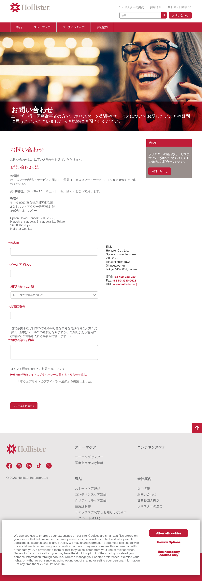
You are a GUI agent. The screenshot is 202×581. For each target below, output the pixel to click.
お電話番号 (17, 306)
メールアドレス (20, 264)
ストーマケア (42, 27)
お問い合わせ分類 (22, 286)
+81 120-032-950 (124, 276)
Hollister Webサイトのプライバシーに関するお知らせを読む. (48, 374)
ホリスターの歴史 (150, 506)
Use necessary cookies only (169, 553)
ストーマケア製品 (87, 488)
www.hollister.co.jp (125, 284)
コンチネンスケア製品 (91, 494)
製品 (19, 27)
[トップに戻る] (197, 428)
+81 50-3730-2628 (124, 280)
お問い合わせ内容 (22, 340)
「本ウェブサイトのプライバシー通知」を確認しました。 (55, 381)
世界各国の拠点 (148, 500)
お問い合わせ (180, 15)
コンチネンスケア (74, 27)
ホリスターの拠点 (133, 7)
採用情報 (155, 7)
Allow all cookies (168, 533)
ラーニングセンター (89, 457)
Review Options (168, 542)
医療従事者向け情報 (89, 463)
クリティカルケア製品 (91, 500)
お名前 (14, 242)
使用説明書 (83, 506)
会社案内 (102, 27)
